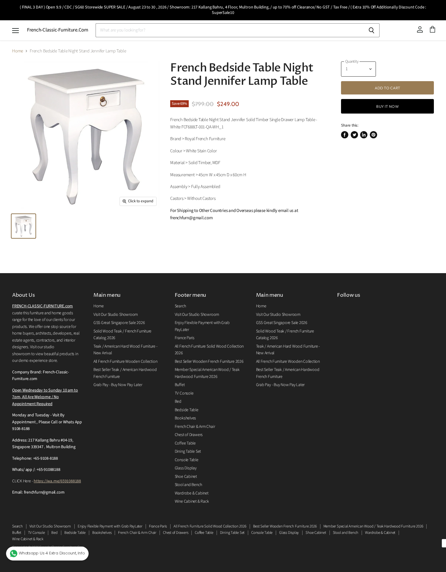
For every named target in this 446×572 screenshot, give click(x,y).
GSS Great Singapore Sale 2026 (119, 323)
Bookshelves (185, 418)
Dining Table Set (188, 451)
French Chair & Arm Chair (195, 427)
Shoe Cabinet (186, 477)
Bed (178, 401)
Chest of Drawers (189, 435)
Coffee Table (185, 443)
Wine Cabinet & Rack (192, 501)
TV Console (184, 393)
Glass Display (186, 468)
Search (180, 306)
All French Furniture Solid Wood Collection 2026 (210, 526)
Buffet (180, 385)
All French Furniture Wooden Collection (125, 362)
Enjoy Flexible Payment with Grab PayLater (110, 526)
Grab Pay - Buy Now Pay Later (117, 385)
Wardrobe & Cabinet (191, 493)
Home (17, 51)
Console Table (186, 460)
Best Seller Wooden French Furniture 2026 (209, 362)
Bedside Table (186, 410)
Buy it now (387, 106)
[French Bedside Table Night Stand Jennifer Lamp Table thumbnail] (23, 226)
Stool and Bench (188, 485)
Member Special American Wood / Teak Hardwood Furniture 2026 (373, 526)
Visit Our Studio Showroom (115, 315)
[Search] (371, 30)
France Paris (184, 338)
